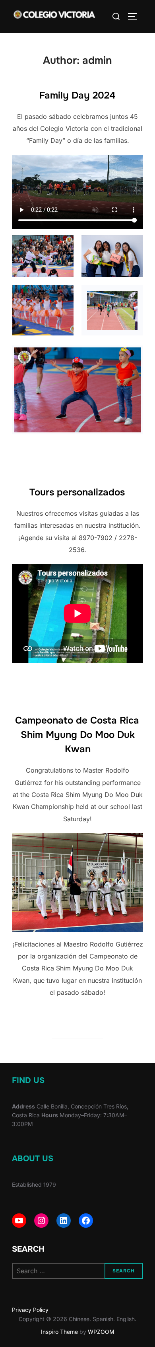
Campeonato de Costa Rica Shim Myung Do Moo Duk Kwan (77, 734)
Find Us (28, 1080)
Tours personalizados (77, 492)
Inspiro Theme (59, 1331)
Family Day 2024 (77, 95)
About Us (32, 1159)
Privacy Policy (30, 1309)
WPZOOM (101, 1331)
